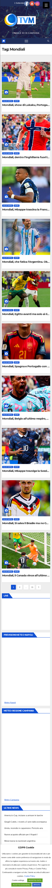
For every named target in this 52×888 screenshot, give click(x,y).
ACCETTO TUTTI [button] (35, 880)
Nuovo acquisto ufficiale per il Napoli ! (21, 835)
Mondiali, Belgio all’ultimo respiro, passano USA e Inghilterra (26, 418)
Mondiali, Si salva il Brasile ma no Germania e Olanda (26, 523)
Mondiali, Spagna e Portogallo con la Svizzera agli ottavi (26, 366)
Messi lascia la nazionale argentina (19, 841)
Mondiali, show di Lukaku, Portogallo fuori (26, 105)
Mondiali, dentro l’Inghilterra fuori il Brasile (26, 157)
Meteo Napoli (10, 703)
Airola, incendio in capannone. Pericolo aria (23, 828)
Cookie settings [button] (18, 880)
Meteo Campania (11, 800)
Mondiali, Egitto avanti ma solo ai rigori (26, 314)
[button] (48, 41)
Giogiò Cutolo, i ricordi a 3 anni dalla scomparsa (25, 822)
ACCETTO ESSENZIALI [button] (21, 885)
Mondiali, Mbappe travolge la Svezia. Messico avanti (26, 471)
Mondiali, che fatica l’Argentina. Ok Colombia (26, 261)
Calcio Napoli (7, 101)
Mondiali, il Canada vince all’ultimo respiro (26, 575)
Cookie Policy (29, 876)
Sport (17, 101)
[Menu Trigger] (46, 5)
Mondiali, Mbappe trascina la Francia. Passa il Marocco (26, 209)
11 (32, 587)
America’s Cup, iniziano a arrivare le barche (23, 815)
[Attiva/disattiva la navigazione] (26, 41)
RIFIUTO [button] (37, 885)
